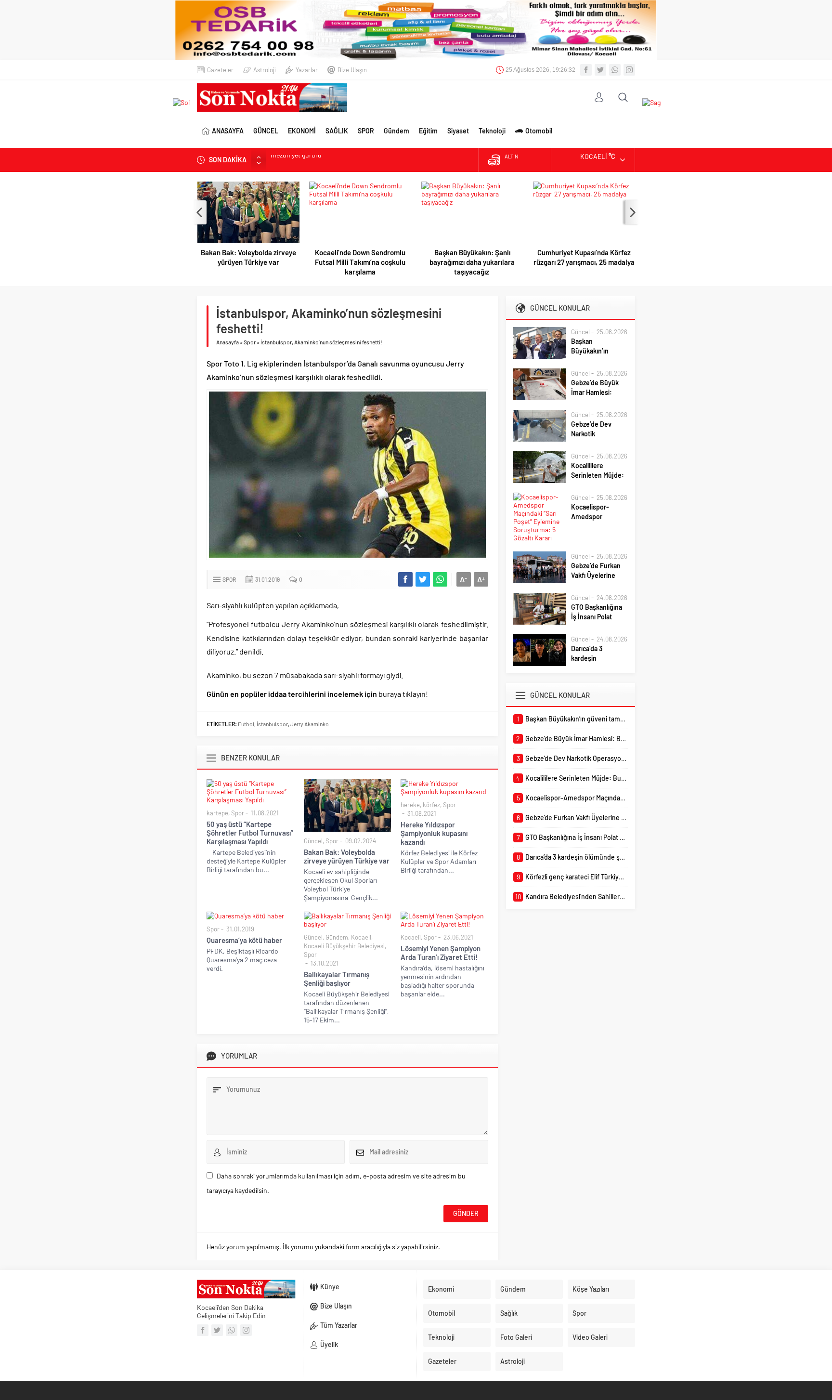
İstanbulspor (272, 723)
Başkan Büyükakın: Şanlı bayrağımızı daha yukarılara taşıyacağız (472, 262)
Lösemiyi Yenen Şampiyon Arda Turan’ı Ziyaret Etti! (441, 952)
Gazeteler (220, 70)
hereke (410, 805)
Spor (250, 342)
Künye (329, 1286)
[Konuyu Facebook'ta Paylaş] (405, 579)
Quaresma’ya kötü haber (244, 940)
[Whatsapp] (615, 70)
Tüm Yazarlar (338, 1325)
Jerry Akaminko (309, 723)
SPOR (366, 131)
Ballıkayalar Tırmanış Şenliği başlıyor (336, 978)
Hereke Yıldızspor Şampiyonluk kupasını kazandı (434, 833)
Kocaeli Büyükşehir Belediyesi (344, 946)
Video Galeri (590, 1337)
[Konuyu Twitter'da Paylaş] (423, 579)
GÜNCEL (265, 131)
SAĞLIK (336, 131)
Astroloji (264, 70)
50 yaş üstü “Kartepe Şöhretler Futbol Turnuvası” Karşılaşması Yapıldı (250, 833)
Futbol (246, 723)
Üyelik (329, 1344)
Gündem (396, 131)
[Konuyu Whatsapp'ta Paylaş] (440, 579)
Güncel (313, 841)
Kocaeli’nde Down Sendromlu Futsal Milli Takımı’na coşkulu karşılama (360, 262)
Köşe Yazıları (590, 1289)
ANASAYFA (228, 131)
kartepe (217, 813)
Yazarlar (307, 70)
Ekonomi (441, 1289)
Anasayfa (227, 342)
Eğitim (428, 131)
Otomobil (538, 131)
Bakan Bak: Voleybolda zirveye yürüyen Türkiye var (248, 257)
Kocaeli (361, 937)
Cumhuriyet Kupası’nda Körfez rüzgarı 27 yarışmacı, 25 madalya (584, 257)
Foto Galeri (516, 1337)
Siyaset (458, 131)
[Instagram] (629, 70)
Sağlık (509, 1313)
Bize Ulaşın (352, 70)
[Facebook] (586, 70)
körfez (431, 805)
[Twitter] (600, 70)
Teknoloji (492, 131)
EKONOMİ (302, 131)
